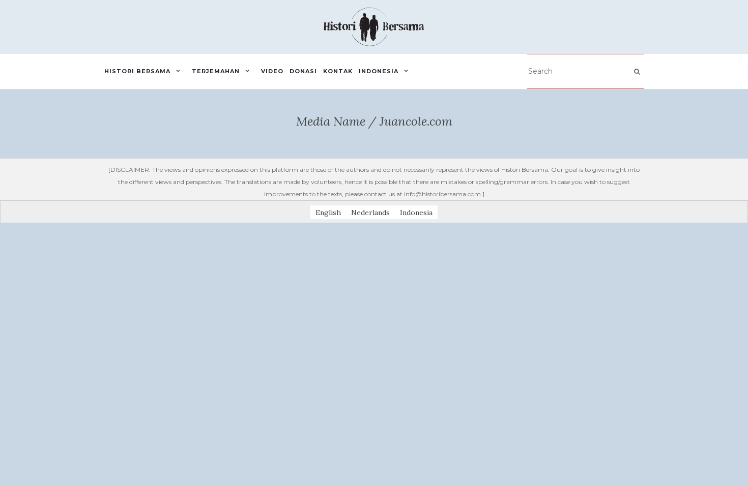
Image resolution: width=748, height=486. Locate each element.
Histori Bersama (137, 71)
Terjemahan (216, 71)
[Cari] (637, 71)
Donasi (303, 71)
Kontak (338, 71)
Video (272, 71)
